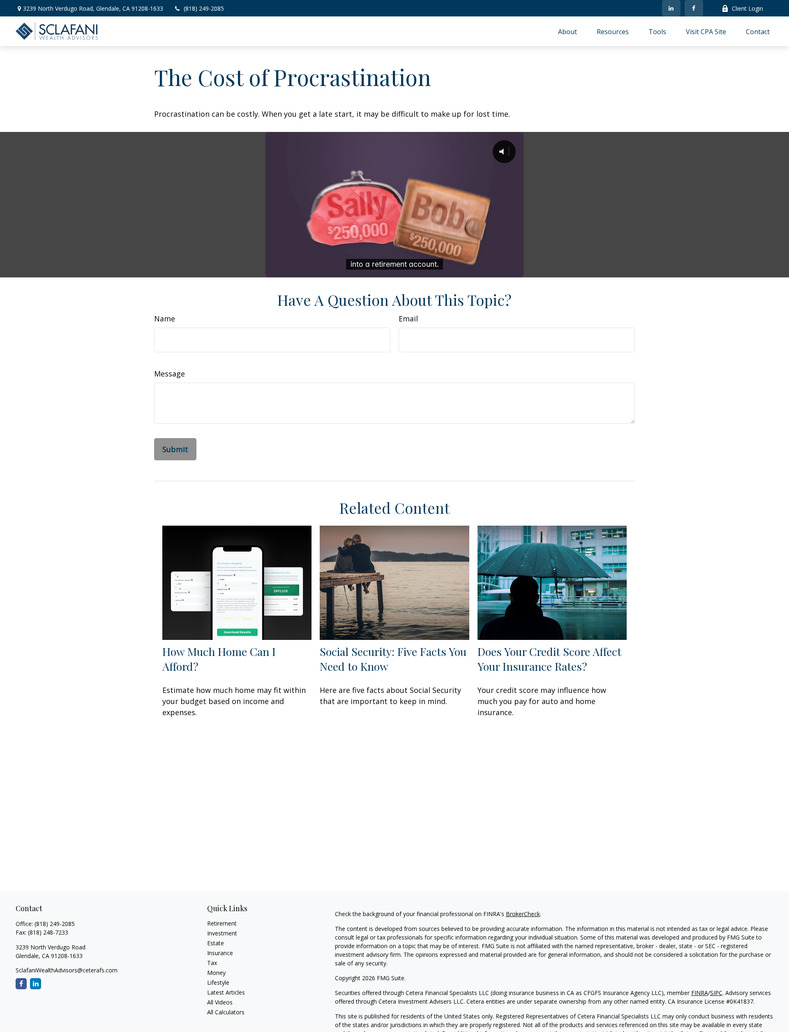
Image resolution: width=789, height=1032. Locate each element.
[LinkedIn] (671, 8)
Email (408, 318)
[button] (567, 31)
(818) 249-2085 (204, 8)
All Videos (220, 1002)
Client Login (747, 8)
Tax (212, 963)
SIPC (716, 993)
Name (164, 318)
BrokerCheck (523, 914)
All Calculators (226, 1012)
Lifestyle (218, 982)
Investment (222, 933)
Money (216, 973)
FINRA (699, 993)
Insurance (220, 953)
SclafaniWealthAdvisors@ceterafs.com (67, 970)
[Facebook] (694, 8)
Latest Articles (226, 992)
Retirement (222, 923)
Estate (215, 943)
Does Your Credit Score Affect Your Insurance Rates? (549, 659)
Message (169, 374)
